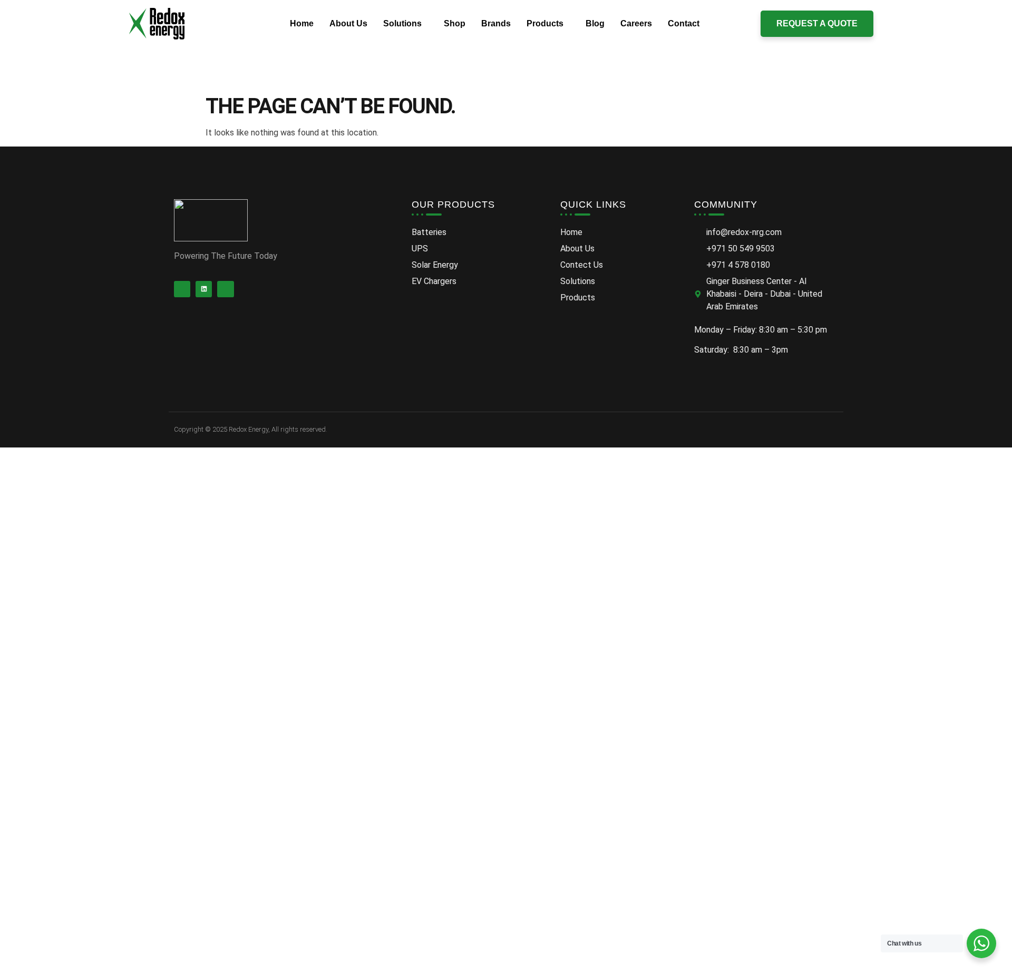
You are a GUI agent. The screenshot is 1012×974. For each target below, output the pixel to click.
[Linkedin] (204, 289)
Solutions (402, 23)
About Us (348, 23)
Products (545, 23)
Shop (454, 23)
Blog (595, 23)
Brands (496, 23)
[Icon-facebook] (182, 289)
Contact (683, 23)
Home (302, 23)
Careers (636, 23)
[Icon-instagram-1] (225, 289)
